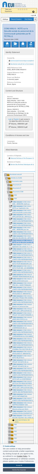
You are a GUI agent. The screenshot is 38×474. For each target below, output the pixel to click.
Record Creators (16, 19)
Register (16, 119)
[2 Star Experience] (21, 9)
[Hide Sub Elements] (5, 175)
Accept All (19, 465)
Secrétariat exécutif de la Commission (22, 64)
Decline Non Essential (19, 470)
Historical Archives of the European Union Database (19, 4)
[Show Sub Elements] (8, 185)
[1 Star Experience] (19, 9)
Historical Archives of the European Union (22, 158)
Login (33, 15)
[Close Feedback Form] (33, 12)
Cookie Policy (22, 456)
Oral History (28, 19)
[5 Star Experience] (27, 9)
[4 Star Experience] (25, 9)
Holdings (5, 19)
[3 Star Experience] (23, 9)
